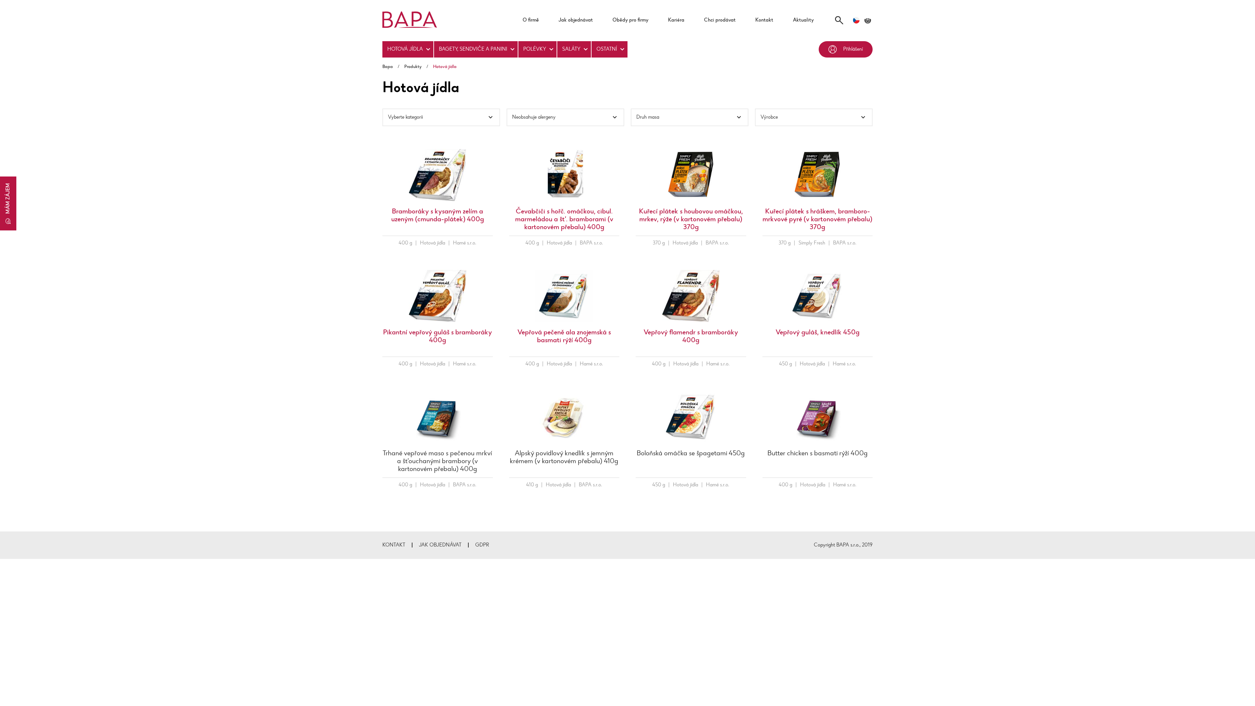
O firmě (531, 20)
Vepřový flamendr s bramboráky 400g (691, 336)
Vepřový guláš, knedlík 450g (818, 332)
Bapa (387, 67)
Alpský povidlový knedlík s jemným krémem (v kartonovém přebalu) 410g (564, 457)
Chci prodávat (720, 20)
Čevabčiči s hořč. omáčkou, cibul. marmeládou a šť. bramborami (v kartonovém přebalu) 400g (564, 219)
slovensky (867, 20)
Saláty (571, 49)
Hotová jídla (405, 49)
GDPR (482, 545)
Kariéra (676, 20)
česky (856, 20)
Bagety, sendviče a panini (473, 49)
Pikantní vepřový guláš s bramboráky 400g (437, 336)
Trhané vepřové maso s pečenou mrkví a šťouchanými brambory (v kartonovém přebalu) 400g (437, 461)
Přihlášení (853, 49)
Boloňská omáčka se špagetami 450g (691, 453)
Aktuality (803, 20)
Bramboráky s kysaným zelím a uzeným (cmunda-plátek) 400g (437, 215)
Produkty (413, 67)
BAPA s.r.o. (591, 243)
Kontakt (764, 20)
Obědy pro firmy (630, 20)
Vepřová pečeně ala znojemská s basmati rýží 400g (564, 336)
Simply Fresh (811, 243)
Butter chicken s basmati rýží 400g (817, 453)
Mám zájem (8, 198)
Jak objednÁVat (440, 545)
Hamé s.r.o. (464, 243)
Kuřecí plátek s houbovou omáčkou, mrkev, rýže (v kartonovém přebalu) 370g (691, 219)
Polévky (534, 49)
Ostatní (606, 49)
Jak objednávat (576, 20)
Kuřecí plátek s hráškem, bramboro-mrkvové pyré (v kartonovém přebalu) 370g (817, 219)
